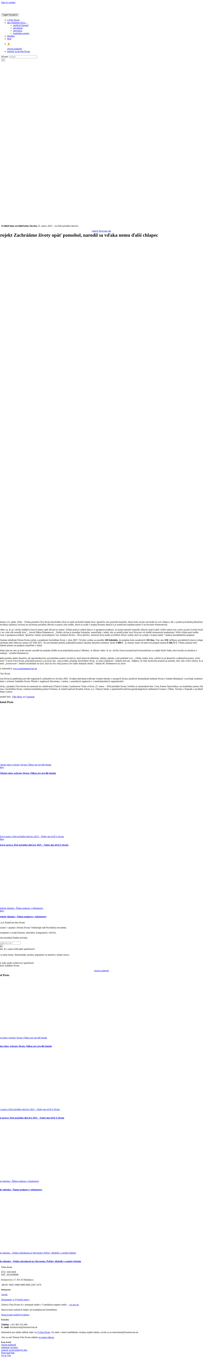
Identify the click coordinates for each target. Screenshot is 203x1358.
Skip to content (8, 2)
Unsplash (30, 696)
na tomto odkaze (46, 1337)
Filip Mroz (17, 696)
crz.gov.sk (74, 1304)
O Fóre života (43, 1332)
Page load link (8, 1352)
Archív (4, 1294)
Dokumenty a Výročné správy (15, 1299)
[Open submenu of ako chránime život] (26, 23)
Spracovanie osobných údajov (15, 1314)
